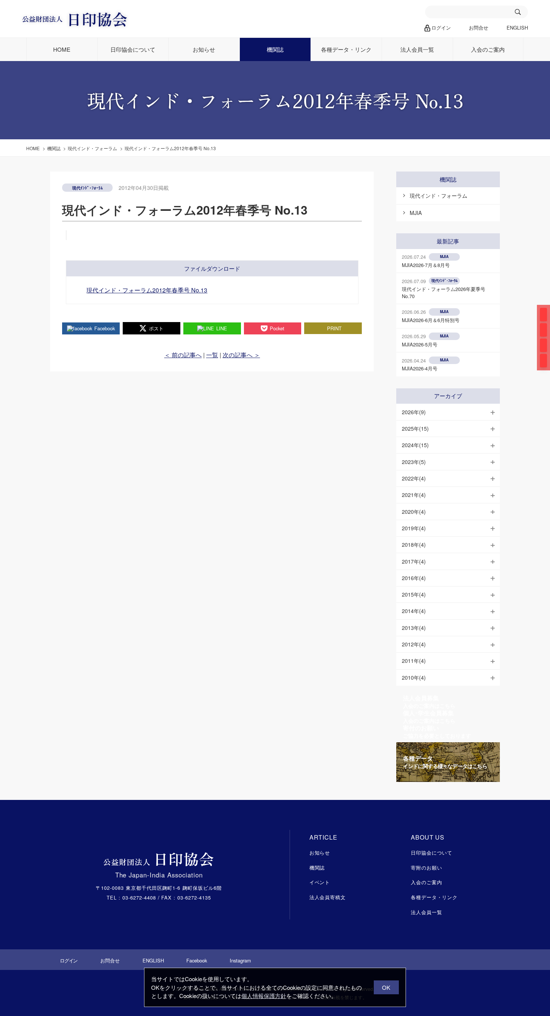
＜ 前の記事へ (183, 355)
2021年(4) (414, 494)
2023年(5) (414, 461)
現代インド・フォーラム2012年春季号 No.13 (146, 290)
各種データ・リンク (346, 49)
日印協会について (132, 49)
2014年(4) (414, 611)
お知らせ (204, 49)
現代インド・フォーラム (438, 195)
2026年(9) (414, 412)
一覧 (212, 355)
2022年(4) (414, 478)
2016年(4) (414, 578)
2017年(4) (414, 561)
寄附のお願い (426, 867)
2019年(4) (414, 528)
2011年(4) (414, 660)
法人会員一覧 (417, 49)
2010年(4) (414, 677)
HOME (61, 49)
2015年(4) (414, 594)
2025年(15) (415, 428)
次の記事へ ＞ (241, 355)
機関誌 (275, 49)
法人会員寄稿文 (327, 897)
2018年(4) (414, 544)
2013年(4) (414, 627)
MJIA (416, 212)
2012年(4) (414, 644)
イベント (319, 882)
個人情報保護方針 (263, 996)
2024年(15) (415, 445)
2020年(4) (414, 511)
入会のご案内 (488, 49)
